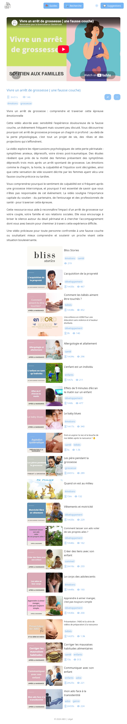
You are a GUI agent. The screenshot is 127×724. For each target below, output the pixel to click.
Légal (70, 719)
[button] (112, 6)
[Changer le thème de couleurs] (96, 5)
